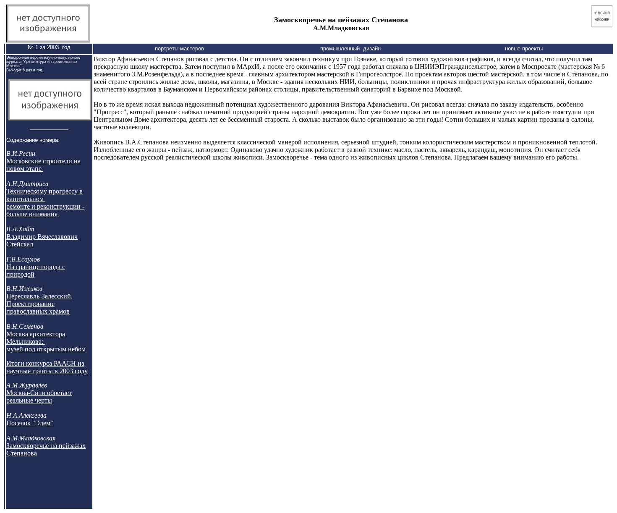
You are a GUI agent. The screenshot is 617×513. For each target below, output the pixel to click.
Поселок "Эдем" (29, 423)
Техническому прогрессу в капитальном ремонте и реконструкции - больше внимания (45, 202)
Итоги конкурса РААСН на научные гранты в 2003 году (47, 367)
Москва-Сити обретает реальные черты (39, 396)
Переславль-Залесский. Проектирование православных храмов (39, 304)
